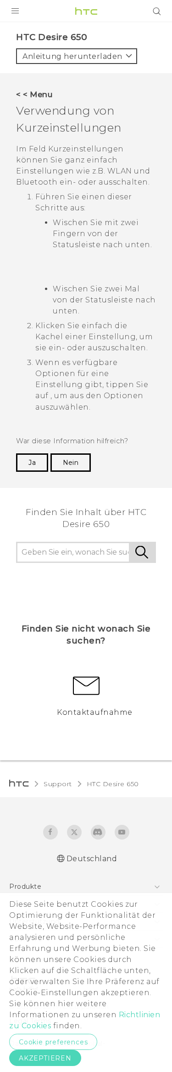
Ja (32, 462)
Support (58, 784)
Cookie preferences (53, 1042)
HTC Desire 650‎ (113, 784)
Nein (70, 462)
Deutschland (92, 858)
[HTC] (86, 11)
